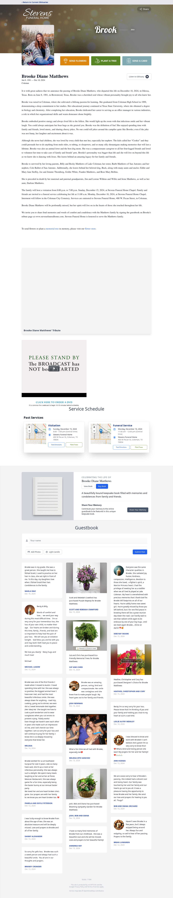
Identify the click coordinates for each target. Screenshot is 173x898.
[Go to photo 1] (85, 743)
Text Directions (56, 445)
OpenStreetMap (89, 891)
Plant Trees (74, 445)
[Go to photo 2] (86, 743)
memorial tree (52, 228)
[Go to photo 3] (88, 743)
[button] (36, 431)
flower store (90, 228)
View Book (88, 486)
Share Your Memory (137, 510)
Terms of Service (93, 887)
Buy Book (102, 486)
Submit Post (140, 552)
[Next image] (104, 729)
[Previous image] (68, 729)
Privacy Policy (79, 887)
